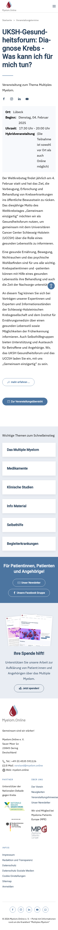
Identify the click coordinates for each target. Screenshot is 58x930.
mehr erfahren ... (20, 382)
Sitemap (7, 881)
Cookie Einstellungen (14, 876)
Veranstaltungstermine (27, 20)
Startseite (7, 20)
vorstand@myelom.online (28, 765)
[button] (54, 6)
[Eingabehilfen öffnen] (51, 286)
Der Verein (37, 787)
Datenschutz (9, 865)
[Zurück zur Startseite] (9, 6)
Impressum (8, 855)
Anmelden (8, 886)
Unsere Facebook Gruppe (31, 593)
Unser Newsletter (31, 583)
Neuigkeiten (38, 792)
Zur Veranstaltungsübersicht (27, 401)
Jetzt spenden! (31, 688)
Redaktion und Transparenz (17, 860)
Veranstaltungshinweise (43, 797)
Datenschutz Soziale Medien (18, 871)
